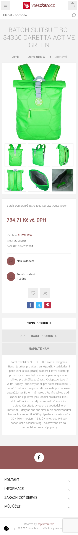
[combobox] (34, 15)
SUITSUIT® (25, 235)
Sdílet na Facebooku (30, 305)
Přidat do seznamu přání (33, 293)
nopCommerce (45, 524)
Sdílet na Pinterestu (47, 305)
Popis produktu (39, 323)
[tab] (39, 323)
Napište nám (39, 349)
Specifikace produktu (39, 336)
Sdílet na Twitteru (39, 305)
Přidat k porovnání (45, 293)
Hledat (73, 15)
